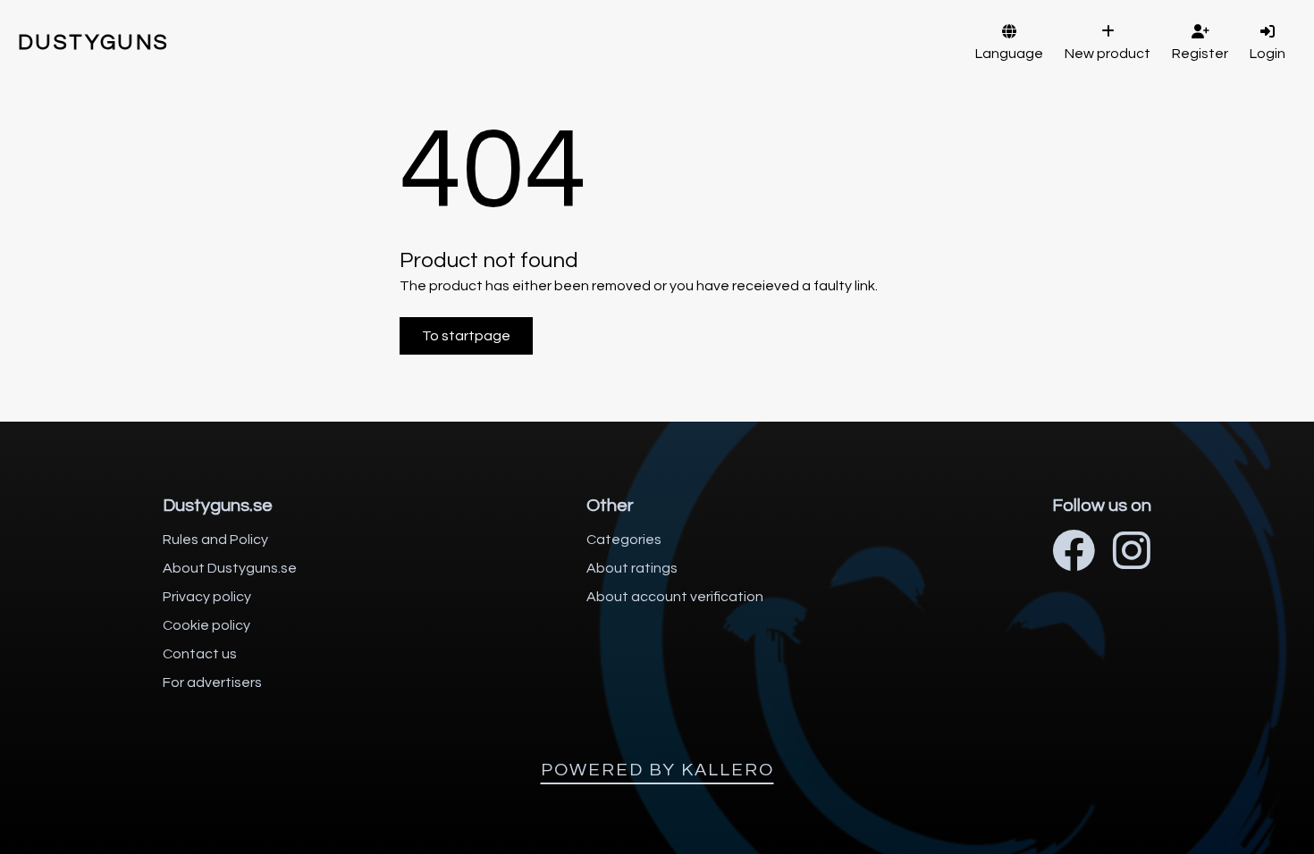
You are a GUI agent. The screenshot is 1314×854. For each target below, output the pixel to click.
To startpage (466, 336)
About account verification (674, 597)
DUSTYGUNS (94, 42)
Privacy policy (207, 597)
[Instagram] (1131, 553)
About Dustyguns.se (230, 568)
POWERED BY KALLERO (657, 770)
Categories (623, 539)
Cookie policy (206, 625)
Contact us (200, 654)
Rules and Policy (215, 539)
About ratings (632, 568)
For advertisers (212, 682)
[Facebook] (1073, 553)
